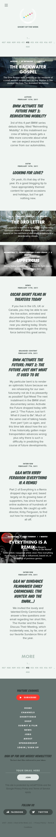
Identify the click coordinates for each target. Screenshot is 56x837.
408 (9, 42)
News (28, 729)
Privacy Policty (40, 823)
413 (32, 42)
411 (23, 42)
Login (21, 747)
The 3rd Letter (28, 222)
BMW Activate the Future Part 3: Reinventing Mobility (28, 110)
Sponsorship (28, 743)
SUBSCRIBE (30, 697)
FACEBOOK (17, 812)
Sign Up (33, 747)
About (28, 738)
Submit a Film (28, 725)
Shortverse (28, 716)
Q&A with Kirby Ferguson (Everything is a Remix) (28, 477)
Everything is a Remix (28, 544)
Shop (28, 721)
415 (41, 42)
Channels (28, 712)
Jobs (28, 734)
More (28, 656)
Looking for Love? (28, 172)
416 (45, 42)
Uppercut (28, 260)
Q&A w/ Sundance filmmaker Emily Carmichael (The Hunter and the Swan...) (28, 591)
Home (28, 708)
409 (14, 42)
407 (4, 42)
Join (28, 777)
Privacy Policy (21, 788)
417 (50, 42)
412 (27, 42)
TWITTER (43, 812)
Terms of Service (41, 788)
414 (36, 42)
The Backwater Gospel (28, 69)
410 (18, 42)
